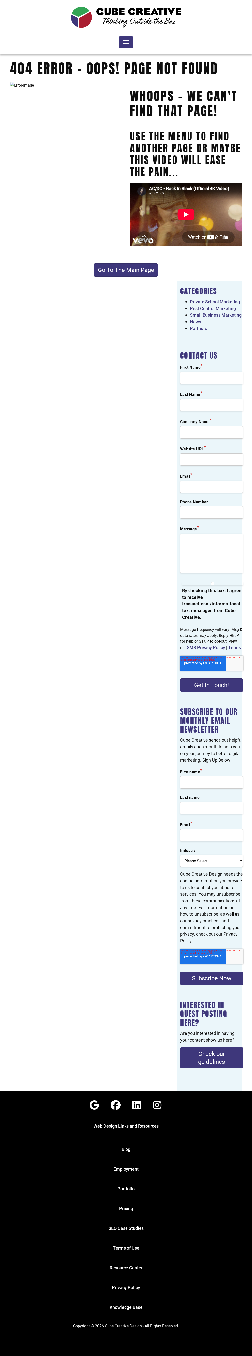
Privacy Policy (126, 1287)
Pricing (126, 1208)
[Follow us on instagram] (157, 1105)
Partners (198, 328)
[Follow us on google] (94, 1105)
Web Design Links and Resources (126, 1126)
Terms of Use (126, 1248)
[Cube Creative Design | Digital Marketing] (126, 17)
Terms (234, 647)
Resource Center (126, 1268)
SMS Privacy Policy (206, 647)
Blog (126, 1149)
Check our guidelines (211, 1057)
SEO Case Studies (126, 1228)
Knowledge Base (126, 1307)
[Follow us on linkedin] (136, 1105)
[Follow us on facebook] (116, 1105)
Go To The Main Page (126, 270)
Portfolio (126, 1189)
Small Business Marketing (216, 315)
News (195, 322)
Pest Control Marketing (213, 308)
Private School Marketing (215, 302)
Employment (126, 1169)
